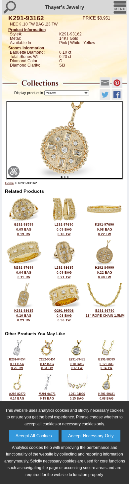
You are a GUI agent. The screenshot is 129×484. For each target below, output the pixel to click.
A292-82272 (17, 398)
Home (9, 183)
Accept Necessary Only (91, 435)
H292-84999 (104, 272)
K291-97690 (104, 229)
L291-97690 (64, 229)
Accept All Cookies (34, 435)
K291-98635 (23, 315)
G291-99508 (64, 315)
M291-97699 (23, 272)
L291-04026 (77, 398)
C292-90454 (47, 364)
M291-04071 (47, 398)
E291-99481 (77, 364)
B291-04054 (17, 364)
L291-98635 (64, 272)
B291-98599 (106, 364)
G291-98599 (23, 229)
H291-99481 (106, 398)
